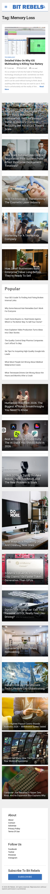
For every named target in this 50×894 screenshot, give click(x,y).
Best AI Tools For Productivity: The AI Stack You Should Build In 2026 (24, 442)
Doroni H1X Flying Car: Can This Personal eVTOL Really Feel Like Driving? (25, 613)
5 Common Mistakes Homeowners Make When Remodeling (21, 648)
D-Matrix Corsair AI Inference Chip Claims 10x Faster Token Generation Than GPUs (23, 576)
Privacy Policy (14, 828)
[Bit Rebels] (27, 9)
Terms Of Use (14, 831)
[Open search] (45, 6)
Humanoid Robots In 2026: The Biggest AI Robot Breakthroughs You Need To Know (24, 406)
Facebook (12, 849)
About (10, 820)
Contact (11, 823)
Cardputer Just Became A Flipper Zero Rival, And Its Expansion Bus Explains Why (25, 794)
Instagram (12, 858)
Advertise (12, 826)
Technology (10, 57)
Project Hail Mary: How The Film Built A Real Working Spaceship (23, 759)
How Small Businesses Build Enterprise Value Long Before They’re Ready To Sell (23, 272)
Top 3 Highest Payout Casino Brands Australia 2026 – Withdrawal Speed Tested (25, 725)
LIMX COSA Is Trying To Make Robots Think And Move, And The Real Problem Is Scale (23, 479)
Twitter (11, 852)
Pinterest (12, 855)
